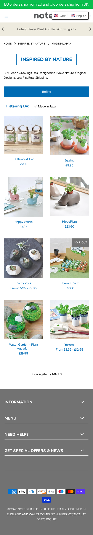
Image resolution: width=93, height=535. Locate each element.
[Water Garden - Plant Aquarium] (23, 319)
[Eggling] (69, 135)
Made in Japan (47, 106)
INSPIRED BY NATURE (31, 43)
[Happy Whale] (23, 197)
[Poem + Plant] (69, 258)
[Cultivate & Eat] (23, 135)
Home (8, 43)
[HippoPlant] (69, 196)
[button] (46, 91)
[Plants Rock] (23, 258)
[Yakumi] (69, 319)
